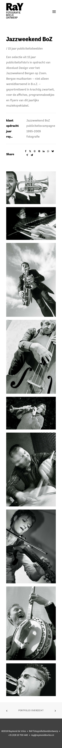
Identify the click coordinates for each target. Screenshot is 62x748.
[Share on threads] (35, 151)
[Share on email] (32, 155)
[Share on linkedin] (44, 151)
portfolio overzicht (31, 710)
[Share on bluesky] (52, 151)
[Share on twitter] (30, 151)
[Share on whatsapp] (48, 151)
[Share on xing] (27, 155)
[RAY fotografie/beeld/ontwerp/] (14, 11)
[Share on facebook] (26, 151)
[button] (54, 11)
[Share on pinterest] (39, 151)
